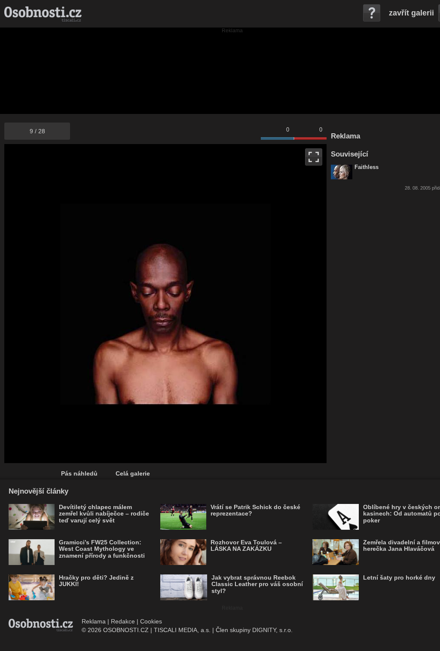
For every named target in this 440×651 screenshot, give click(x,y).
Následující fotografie (246, 303)
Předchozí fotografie (84, 303)
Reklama (94, 621)
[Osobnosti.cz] (43, 13)
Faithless (366, 167)
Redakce (123, 621)
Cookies (151, 621)
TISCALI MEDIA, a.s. (182, 629)
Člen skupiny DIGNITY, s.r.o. (254, 629)
